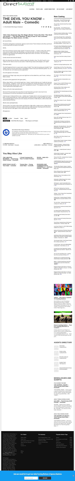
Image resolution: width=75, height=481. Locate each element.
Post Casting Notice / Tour (44, 437)
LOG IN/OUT (69, 9)
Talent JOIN (4, 0)
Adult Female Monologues (62, 399)
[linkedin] (70, 0)
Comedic (16, 118)
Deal (22, 118)
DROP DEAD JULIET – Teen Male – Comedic (10, 165)
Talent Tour (11, 0)
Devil (26, 118)
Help (22, 452)
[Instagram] (73, 0)
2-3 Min (10, 118)
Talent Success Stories (36, 0)
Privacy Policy (6, 453)
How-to (57, 440)
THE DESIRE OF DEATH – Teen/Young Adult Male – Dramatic (62, 417)
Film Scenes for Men (60, 383)
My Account (60, 9)
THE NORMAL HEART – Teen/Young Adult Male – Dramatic (61, 386)
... (65, 307)
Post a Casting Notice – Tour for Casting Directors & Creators (63, 326)
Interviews (58, 442)
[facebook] (68, 0)
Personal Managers (63, 369)
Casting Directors (62, 347)
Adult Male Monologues (10, 15)
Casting (31, 9)
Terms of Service (8, 452)
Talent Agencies (62, 363)
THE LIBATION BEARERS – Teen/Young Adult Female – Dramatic (10, 159)
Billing (22, 451)
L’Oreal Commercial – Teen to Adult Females (27, 158)
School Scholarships (43, 442)
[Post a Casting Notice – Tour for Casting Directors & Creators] (63, 317)
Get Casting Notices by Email (22, 0)
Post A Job (39, 9)
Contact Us (50, 0)
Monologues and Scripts (32, 120)
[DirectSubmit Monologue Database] (6, 132)
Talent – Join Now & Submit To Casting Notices (62, 298)
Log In (39, 443)
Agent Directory (49, 9)
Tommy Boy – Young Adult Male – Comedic (27, 165)
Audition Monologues (61, 447)
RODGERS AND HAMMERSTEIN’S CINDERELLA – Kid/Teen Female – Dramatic (44, 166)
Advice (44, 0)
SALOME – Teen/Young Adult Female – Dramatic (63, 401)
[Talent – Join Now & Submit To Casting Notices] (63, 289)
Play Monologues (60, 444)
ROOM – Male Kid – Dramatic (43, 158)
